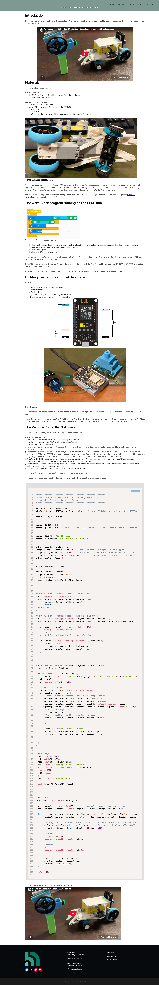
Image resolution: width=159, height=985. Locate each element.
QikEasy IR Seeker (76, 955)
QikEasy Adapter (75, 958)
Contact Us (112, 960)
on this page (122, 271)
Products (71, 953)
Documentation (74, 963)
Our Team (111, 956)
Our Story (111, 953)
